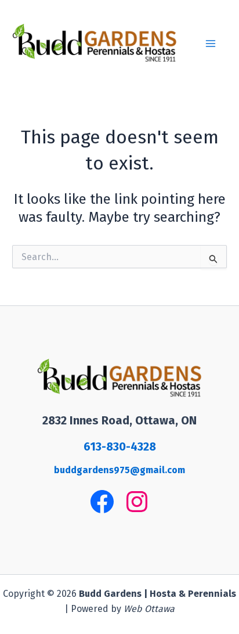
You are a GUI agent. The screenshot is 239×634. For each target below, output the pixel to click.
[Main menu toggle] (210, 43)
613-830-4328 (120, 446)
